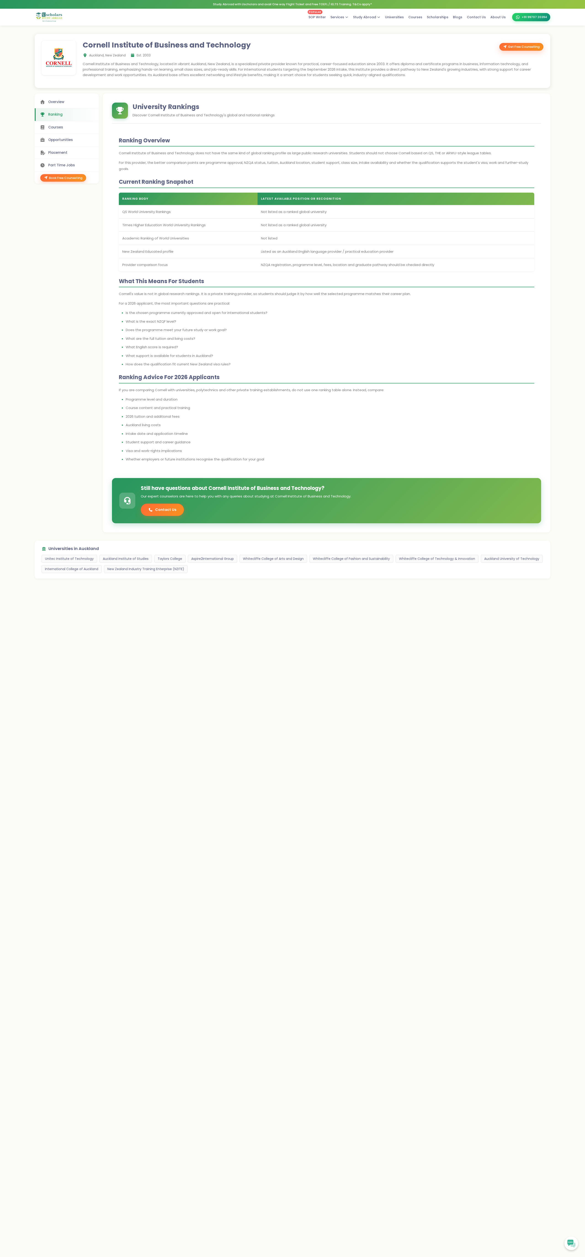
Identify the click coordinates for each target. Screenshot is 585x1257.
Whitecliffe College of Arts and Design (273, 558)
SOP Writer (317, 16)
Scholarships (437, 17)
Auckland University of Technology (511, 558)
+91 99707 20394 (534, 17)
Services (337, 17)
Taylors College (170, 558)
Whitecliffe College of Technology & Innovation (437, 558)
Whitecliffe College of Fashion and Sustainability (351, 558)
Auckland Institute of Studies (126, 558)
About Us (498, 17)
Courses (415, 17)
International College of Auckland (71, 569)
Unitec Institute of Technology (69, 558)
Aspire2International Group (212, 558)
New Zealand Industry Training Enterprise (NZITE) (145, 569)
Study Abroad (364, 17)
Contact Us (476, 17)
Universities (394, 17)
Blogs (457, 17)
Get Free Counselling (524, 47)
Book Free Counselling (65, 178)
